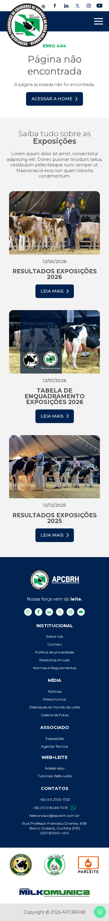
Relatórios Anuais (54, 660)
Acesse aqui (54, 768)
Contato (54, 644)
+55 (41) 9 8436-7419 (50, 807)
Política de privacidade (54, 652)
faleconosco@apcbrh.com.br (54, 815)
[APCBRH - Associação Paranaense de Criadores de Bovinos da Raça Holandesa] (27, 25)
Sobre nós (54, 636)
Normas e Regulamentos (54, 668)
